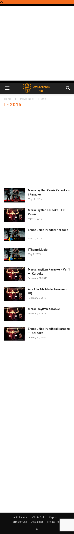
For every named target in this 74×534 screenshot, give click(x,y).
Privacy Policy (55, 521)
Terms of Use (19, 521)
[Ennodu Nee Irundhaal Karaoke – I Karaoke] (14, 334)
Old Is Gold (38, 517)
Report (53, 517)
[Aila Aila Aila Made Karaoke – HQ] (14, 294)
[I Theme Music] (14, 254)
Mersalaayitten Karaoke (44, 309)
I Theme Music (37, 249)
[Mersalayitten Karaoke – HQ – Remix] (14, 215)
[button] (7, 88)
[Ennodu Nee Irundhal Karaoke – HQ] (14, 234)
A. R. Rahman (20, 517)
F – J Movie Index (24, 99)
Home (7, 99)
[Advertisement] (37, 43)
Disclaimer (37, 521)
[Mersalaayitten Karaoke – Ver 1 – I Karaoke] (14, 274)
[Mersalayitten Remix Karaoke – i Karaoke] (14, 195)
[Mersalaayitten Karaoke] (14, 314)
